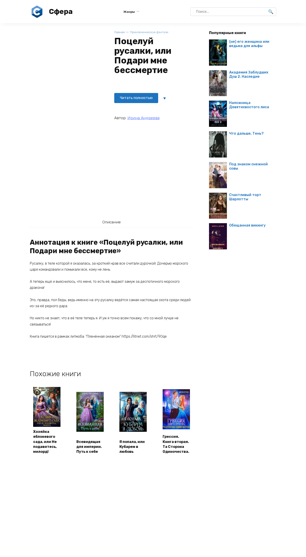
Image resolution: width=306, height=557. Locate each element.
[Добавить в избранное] (164, 98)
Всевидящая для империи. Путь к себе (89, 447)
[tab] (111, 222)
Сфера (61, 11)
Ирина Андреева (143, 118)
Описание (111, 222)
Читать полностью (136, 98)
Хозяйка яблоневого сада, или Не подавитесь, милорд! (45, 442)
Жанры (129, 11)
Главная (119, 32)
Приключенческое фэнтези (149, 32)
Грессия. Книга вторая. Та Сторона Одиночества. (176, 444)
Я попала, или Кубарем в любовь (132, 447)
